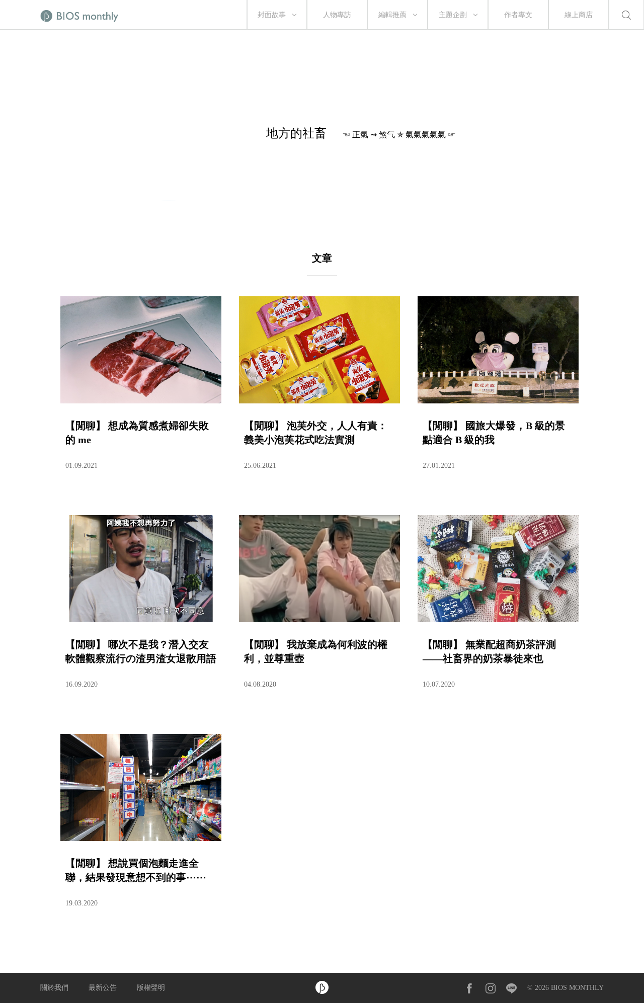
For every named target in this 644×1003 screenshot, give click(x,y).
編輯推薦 (392, 15)
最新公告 (103, 987)
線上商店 (579, 15)
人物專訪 (337, 15)
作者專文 (518, 15)
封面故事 (272, 15)
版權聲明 (151, 987)
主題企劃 (453, 15)
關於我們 (54, 987)
